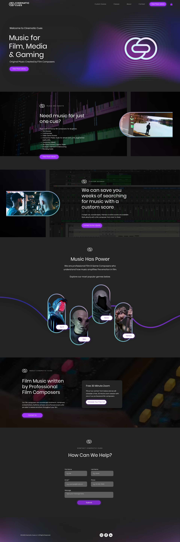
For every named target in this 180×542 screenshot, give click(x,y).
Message (68, 490)
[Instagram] (101, 535)
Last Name (94, 469)
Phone (93, 480)
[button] (171, 4)
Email (66, 480)
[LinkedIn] (110, 535)
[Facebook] (106, 535)
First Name (68, 469)
